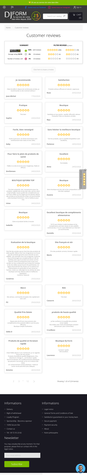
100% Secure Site (13, 425)
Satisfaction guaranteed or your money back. (61, 417)
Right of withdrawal (14, 413)
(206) (59, 50)
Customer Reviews (81, 179)
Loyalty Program (13, 417)
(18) (77, 50)
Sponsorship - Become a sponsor (19, 421)
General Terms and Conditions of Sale (58, 413)
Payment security (50, 425)
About (46, 429)
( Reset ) (69, 45)
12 (27, 381)
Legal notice (48, 409)
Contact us (11, 429)
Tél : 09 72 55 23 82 (14, 433)
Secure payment (50, 421)
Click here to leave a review (43, 69)
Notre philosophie (51, 433)
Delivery (10, 409)
